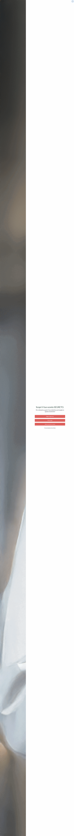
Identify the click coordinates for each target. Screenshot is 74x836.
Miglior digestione (50, 416)
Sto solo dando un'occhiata (50, 428)
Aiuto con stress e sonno (50, 424)
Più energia (50, 420)
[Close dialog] (73, 1)
